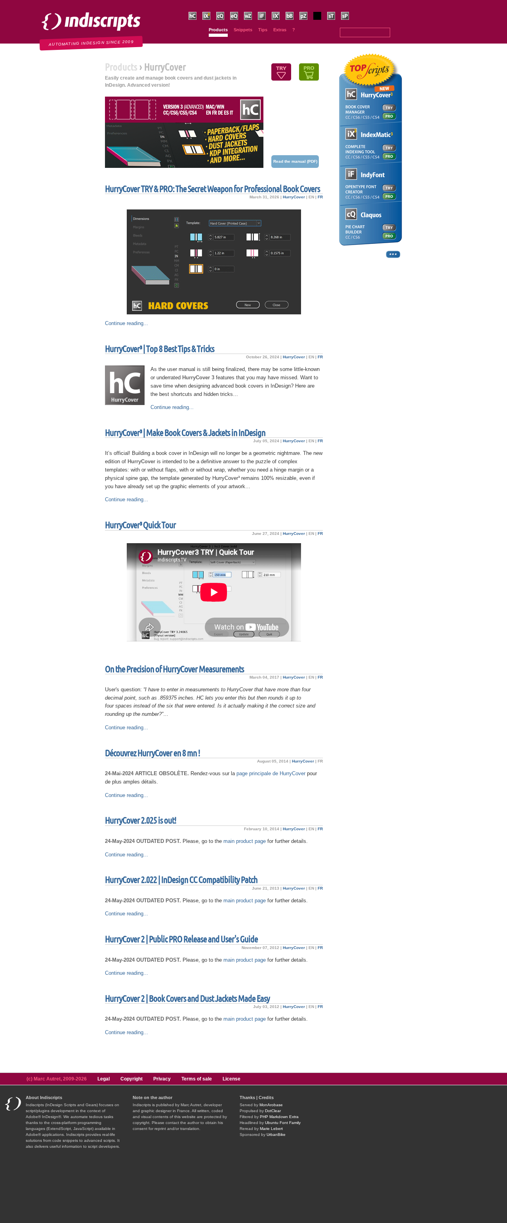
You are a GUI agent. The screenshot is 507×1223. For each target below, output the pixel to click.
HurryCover (294, 197)
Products (218, 29)
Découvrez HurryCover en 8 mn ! (152, 753)
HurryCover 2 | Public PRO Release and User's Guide (181, 939)
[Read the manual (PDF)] (184, 132)
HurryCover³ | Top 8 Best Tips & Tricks (159, 349)
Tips (262, 29)
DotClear (273, 1111)
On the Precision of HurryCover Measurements (174, 669)
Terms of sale (196, 1079)
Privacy (162, 1079)
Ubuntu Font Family (283, 1122)
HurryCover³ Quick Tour (140, 525)
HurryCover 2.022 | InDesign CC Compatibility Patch (181, 879)
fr (320, 197)
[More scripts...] (370, 257)
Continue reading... (126, 323)
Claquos (223, 23)
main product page (244, 841)
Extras (279, 29)
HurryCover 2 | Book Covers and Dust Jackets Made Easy (187, 998)
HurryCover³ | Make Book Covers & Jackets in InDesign (185, 432)
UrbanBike (276, 1134)
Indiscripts (18, 4)
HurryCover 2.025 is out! (140, 820)
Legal (103, 1079)
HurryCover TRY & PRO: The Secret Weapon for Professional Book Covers (212, 189)
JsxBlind (320, 23)
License (231, 1079)
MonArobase (271, 1105)
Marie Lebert (271, 1128)
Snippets (243, 29)
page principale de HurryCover (270, 773)
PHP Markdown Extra (279, 1117)
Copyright (131, 1079)
